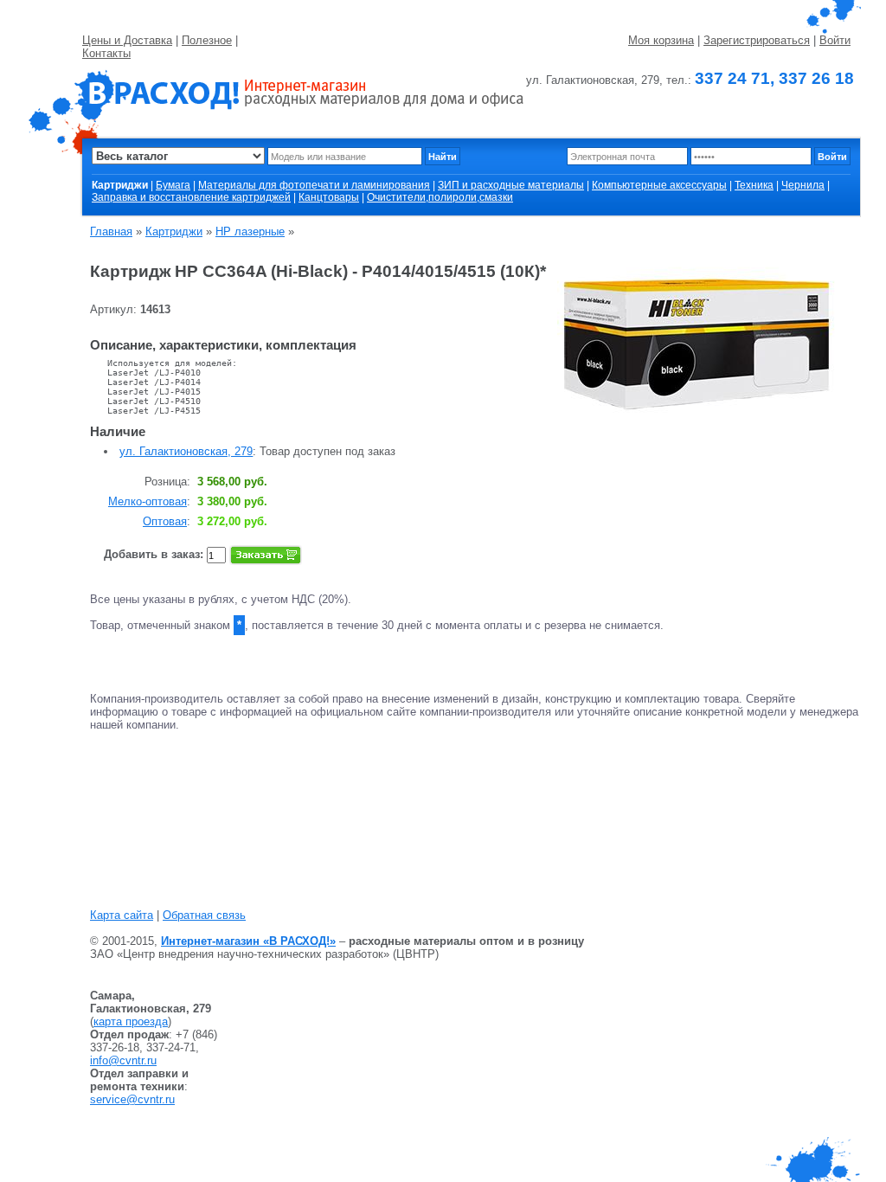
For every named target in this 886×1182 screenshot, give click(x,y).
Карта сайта (121, 915)
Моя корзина (661, 40)
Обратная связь (204, 915)
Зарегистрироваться (756, 40)
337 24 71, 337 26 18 (774, 78)
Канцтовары (329, 197)
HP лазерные (250, 231)
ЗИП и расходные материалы (511, 185)
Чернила (803, 185)
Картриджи (173, 231)
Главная (111, 231)
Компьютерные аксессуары (659, 185)
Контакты (106, 53)
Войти (835, 40)
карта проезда (130, 1021)
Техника (754, 185)
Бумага (173, 185)
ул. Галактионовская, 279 (186, 451)
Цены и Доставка (127, 40)
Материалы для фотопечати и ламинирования (314, 185)
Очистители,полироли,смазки (440, 197)
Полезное (207, 40)
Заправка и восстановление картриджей (191, 197)
